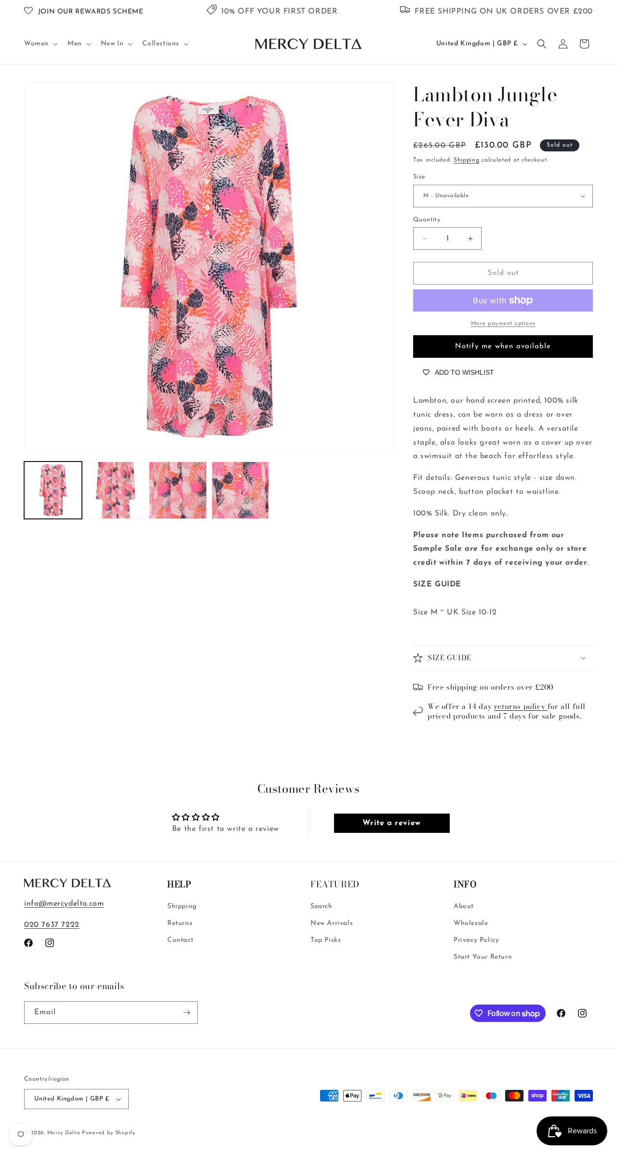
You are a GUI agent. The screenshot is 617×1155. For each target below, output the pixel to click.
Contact (180, 940)
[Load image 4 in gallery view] (240, 490)
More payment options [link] (503, 323)
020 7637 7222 (52, 925)
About (464, 906)
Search (321, 906)
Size (419, 177)
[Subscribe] (186, 1012)
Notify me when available (503, 346)
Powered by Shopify (108, 1133)
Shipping (467, 160)
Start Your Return (483, 957)
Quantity (426, 220)
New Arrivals (331, 923)
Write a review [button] (391, 823)
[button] (40, 44)
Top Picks (325, 940)
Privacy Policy (476, 940)
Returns (179, 923)
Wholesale (471, 923)
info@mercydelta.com (64, 904)
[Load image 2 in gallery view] (116, 490)
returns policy (521, 706)
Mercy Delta (63, 1133)
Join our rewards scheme (91, 11)
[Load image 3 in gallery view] (178, 490)
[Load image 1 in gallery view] (53, 490)
